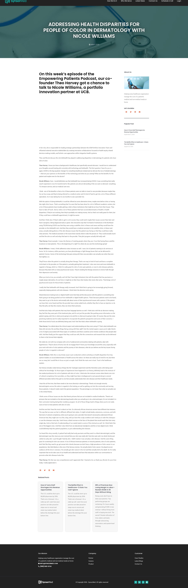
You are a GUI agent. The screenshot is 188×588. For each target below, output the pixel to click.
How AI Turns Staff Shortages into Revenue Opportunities (50, 487)
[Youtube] (147, 582)
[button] (40, 470)
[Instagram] (143, 582)
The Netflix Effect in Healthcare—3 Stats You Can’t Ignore (77, 487)
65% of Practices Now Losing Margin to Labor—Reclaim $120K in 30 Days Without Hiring (105, 488)
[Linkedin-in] (139, 582)
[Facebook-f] (135, 582)
